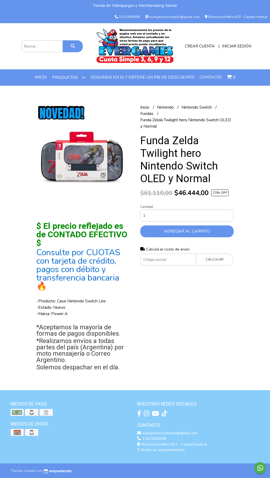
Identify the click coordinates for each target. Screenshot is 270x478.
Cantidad (146, 207)
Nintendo (166, 107)
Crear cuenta (200, 46)
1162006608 (153, 438)
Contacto (211, 77)
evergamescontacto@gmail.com (169, 433)
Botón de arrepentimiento (162, 449)
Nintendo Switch (197, 107)
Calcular (215, 259)
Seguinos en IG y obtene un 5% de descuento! (142, 77)
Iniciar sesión (236, 46)
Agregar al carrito (187, 231)
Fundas (147, 114)
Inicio (41, 77)
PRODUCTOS (65, 77)
